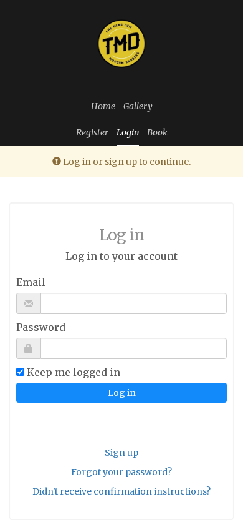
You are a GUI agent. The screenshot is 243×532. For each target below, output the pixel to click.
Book (157, 132)
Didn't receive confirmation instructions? (121, 491)
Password (40, 327)
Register (92, 132)
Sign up (121, 452)
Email (30, 282)
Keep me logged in (73, 372)
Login (128, 132)
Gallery (138, 106)
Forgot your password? (121, 472)
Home (103, 106)
